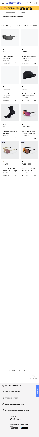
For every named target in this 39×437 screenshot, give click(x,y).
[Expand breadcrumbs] (3, 12)
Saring (7, 25)
